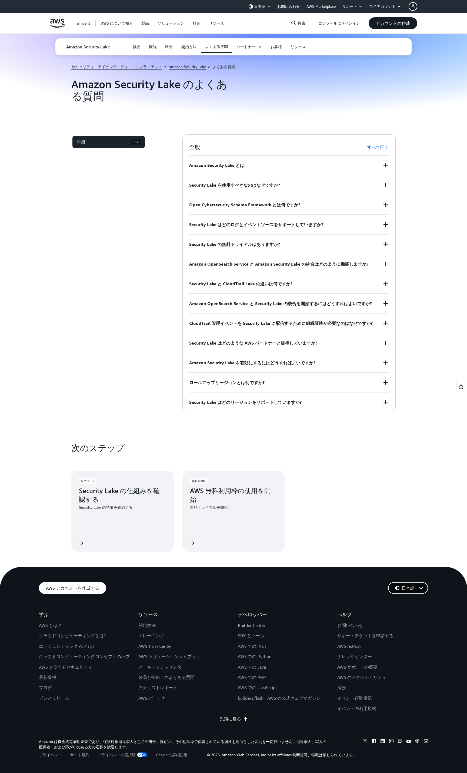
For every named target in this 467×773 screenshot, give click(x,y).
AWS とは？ (50, 625)
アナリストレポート (157, 687)
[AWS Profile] (413, 6)
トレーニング (151, 635)
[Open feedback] (461, 386)
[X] (365, 742)
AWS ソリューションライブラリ (169, 656)
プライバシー (50, 754)
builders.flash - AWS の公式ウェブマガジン (279, 698)
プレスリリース (54, 698)
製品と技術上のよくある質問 (166, 677)
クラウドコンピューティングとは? (72, 635)
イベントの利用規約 (356, 708)
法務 (341, 687)
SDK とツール (251, 635)
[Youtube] (408, 742)
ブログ (45, 687)
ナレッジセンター (354, 656)
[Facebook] (374, 742)
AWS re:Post (349, 646)
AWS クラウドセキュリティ (65, 667)
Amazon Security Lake (187, 66)
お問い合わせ (350, 625)
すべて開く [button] (378, 147)
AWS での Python (254, 656)
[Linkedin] (383, 742)
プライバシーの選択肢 (117, 754)
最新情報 (47, 677)
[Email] (426, 742)
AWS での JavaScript (257, 687)
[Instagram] (391, 742)
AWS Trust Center (155, 646)
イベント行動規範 (354, 698)
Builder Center (251, 625)
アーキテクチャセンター (162, 667)
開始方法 (147, 625)
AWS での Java (252, 667)
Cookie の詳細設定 (172, 754)
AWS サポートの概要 (357, 667)
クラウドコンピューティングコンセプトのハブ (84, 656)
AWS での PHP (252, 677)
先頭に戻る (230, 719)
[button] (117, 23)
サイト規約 (79, 754)
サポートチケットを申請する (365, 635)
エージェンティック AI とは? (66, 646)
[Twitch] (400, 742)
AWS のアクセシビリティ (361, 677)
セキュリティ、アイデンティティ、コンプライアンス (116, 66)
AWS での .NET (252, 646)
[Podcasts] (417, 742)
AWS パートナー (154, 698)
